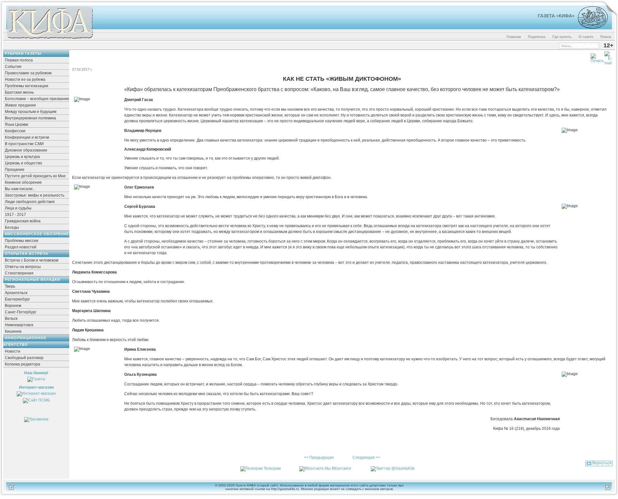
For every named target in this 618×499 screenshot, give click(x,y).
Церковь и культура (22, 156)
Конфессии (15, 131)
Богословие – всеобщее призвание (37, 99)
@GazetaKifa (403, 468)
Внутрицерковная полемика (30, 118)
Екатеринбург (17, 299)
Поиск (605, 37)
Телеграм (272, 468)
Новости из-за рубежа (25, 79)
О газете (586, 37)
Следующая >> (366, 457)
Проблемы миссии (21, 240)
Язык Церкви (16, 124)
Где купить (562, 37)
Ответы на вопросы (23, 266)
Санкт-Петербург (20, 312)
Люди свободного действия (30, 201)
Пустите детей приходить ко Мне (35, 176)
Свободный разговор (24, 358)
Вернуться (602, 463)
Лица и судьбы (18, 208)
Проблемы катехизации (26, 86)
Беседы (12, 227)
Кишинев (13, 331)
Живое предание (20, 105)
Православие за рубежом (28, 73)
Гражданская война (23, 221)
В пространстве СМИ (24, 144)
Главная (514, 37)
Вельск (11, 318)
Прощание (14, 169)
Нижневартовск (19, 325)
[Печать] (597, 57)
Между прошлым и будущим (30, 111)
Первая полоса (19, 60)
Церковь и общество (23, 163)
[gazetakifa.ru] (49, 39)
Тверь (10, 286)
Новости (12, 351)
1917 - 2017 (15, 214)
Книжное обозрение (23, 182)
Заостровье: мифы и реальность (34, 195)
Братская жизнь (19, 92)
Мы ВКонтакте (338, 468)
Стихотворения (19, 273)
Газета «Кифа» (556, 15)
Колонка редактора (22, 364)
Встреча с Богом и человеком (31, 260)
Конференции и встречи (27, 137)
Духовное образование (26, 150)
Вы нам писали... (20, 189)
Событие (13, 66)
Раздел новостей (20, 247)
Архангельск (16, 293)
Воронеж (13, 305)
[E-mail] (608, 57)
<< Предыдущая (319, 457)
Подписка (536, 37)
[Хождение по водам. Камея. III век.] (590, 27)
